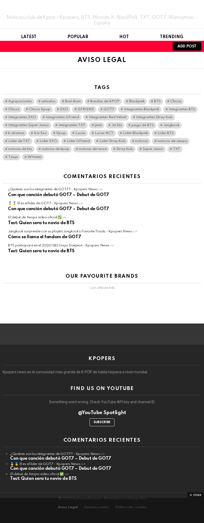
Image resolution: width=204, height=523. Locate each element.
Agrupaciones (20, 101)
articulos (48, 101)
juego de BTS (142, 125)
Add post (187, 46)
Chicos (13, 109)
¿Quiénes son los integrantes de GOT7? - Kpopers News (52, 189)
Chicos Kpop (39, 109)
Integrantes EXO (22, 117)
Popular (77, 37)
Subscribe (102, 422)
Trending (171, 37)
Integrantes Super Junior (28, 125)
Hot (124, 37)
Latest (28, 37)
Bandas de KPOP (105, 101)
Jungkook (171, 125)
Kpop (61, 133)
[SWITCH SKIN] (152, 46)
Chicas (175, 101)
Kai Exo (40, 133)
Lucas (80, 133)
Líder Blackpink (135, 133)
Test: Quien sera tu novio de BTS (41, 223)
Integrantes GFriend (62, 117)
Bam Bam (73, 101)
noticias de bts (20, 149)
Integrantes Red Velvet (107, 117)
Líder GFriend (78, 141)
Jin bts (117, 125)
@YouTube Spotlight (102, 412)
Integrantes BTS (182, 109)
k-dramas (16, 133)
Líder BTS (166, 133)
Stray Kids (124, 149)
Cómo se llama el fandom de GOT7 (44, 237)
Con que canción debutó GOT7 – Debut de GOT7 (58, 195)
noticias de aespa (172, 141)
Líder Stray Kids (112, 141)
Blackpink (136, 101)
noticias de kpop (55, 149)
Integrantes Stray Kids (154, 117)
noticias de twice (93, 149)
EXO (64, 109)
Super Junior (153, 149)
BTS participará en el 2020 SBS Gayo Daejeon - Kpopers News (58, 245)
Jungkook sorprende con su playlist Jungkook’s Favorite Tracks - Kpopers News (70, 231)
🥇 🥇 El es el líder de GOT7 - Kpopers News (43, 203)
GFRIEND (86, 109)
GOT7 (109, 109)
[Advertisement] (102, 510)
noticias (141, 141)
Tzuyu (13, 157)
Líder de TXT (19, 141)
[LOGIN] (161, 46)
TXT (176, 149)
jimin (98, 125)
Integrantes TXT (71, 125)
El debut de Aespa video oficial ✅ (35, 217)
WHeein (34, 157)
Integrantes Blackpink (141, 109)
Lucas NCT (104, 133)
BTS (157, 101)
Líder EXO (48, 141)
